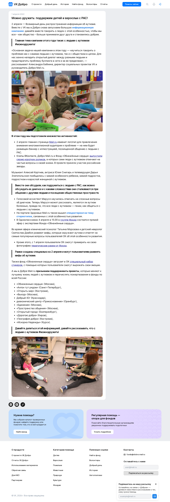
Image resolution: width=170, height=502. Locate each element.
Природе (57, 475)
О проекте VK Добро (21, 455)
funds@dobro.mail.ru (136, 455)
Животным (58, 470)
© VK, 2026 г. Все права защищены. (28, 496)
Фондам (57, 485)
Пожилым (57, 465)
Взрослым (57, 460)
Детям (56, 455)
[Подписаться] (154, 496)
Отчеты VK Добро (20, 460)
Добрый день (95, 465)
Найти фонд (95, 455)
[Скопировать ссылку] (23, 404)
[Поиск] (147, 4)
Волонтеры (94, 460)
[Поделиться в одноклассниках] (17, 404)
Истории (93, 470)
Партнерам (17, 480)
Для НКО (15, 475)
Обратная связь (19, 470)
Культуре (57, 480)
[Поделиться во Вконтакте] (11, 404)
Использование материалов (25, 465)
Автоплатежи (95, 475)
